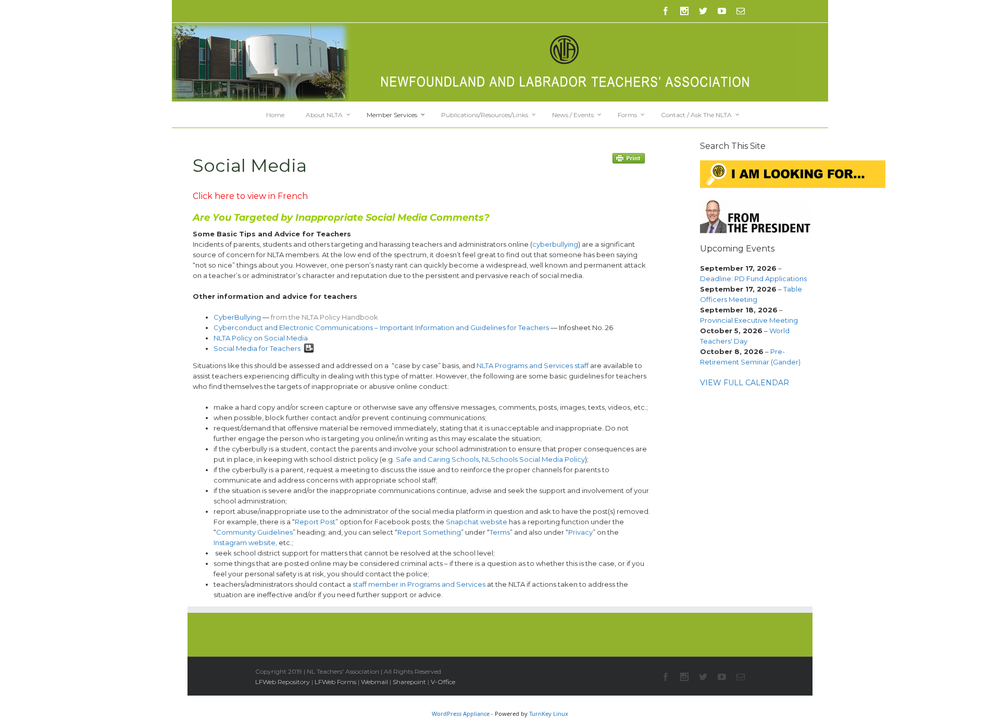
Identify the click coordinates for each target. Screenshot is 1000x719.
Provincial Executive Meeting (749, 320)
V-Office (443, 682)
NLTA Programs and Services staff (533, 365)
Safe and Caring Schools (437, 459)
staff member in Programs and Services (419, 584)
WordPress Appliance (461, 713)
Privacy (580, 532)
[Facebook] (665, 11)
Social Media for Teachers (257, 348)
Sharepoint (409, 682)
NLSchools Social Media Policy (533, 459)
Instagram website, (245, 542)
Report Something (429, 532)
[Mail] (740, 11)
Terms (500, 532)
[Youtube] (722, 11)
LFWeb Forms (335, 682)
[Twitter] (703, 11)
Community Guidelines (254, 532)
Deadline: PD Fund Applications (753, 278)
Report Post (315, 522)
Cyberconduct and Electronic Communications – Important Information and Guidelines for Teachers (381, 327)
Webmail (374, 682)
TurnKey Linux (548, 713)
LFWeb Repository (282, 682)
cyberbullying (555, 244)
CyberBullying (237, 317)
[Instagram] (684, 11)
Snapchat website (476, 522)
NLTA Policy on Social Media (261, 338)
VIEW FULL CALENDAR (744, 382)
